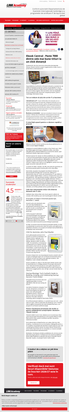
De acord (34, 409)
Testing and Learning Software (13, 48)
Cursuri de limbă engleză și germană (14, 64)
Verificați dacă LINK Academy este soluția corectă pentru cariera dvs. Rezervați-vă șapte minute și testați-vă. (14, 137)
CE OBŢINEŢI (23, 20)
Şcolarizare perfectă (11, 39)
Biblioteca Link (9, 54)
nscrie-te (34, 383)
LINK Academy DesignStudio (12, 80)
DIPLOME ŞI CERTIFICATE (42, 20)
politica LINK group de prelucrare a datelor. (13, 171)
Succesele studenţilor (11, 183)
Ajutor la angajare (10, 67)
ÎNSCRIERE (8, 20)
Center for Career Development (14, 74)
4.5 (9, 190)
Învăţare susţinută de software (14, 45)
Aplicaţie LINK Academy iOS (12, 94)
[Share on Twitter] (62, 49)
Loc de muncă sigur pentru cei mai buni (15, 70)
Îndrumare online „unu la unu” (12, 87)
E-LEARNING (31, 20)
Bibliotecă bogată (10, 42)
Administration (28, 28)
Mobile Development (56, 28)
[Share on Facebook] (59, 49)
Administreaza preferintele (60, 403)
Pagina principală (37, 49)
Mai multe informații (10, 406)
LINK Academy (43, 1)
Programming (8, 28)
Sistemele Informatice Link (12, 61)
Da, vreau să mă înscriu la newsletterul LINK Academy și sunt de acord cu (13, 170)
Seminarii (8, 77)
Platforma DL (52, 1)
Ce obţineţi (46, 49)
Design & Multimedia (18, 28)
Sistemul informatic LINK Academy (14, 51)
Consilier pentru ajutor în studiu (13, 84)
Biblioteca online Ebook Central (13, 57)
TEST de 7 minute (12, 134)
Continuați (38, 403)
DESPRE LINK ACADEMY (57, 20)
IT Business (37, 28)
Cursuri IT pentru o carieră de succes (14, 35)
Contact (59, 1)
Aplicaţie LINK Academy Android (13, 90)
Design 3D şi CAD (45, 28)
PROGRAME (15, 20)
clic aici (55, 377)
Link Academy (28, 391)
